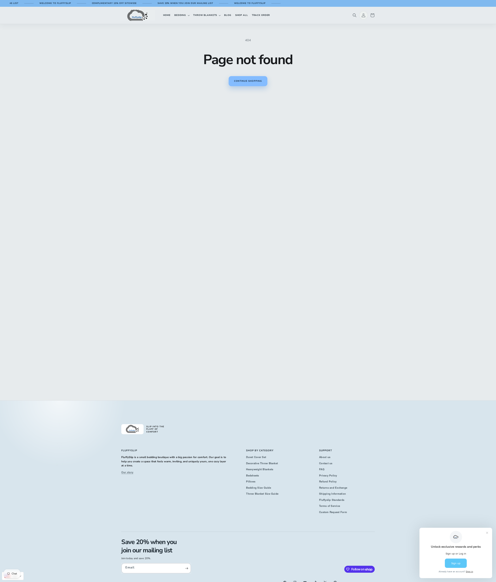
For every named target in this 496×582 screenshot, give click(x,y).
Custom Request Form (333, 512)
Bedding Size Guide (258, 487)
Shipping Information (332, 493)
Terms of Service (329, 506)
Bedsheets (252, 475)
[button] (181, 15)
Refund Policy (328, 481)
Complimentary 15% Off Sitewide (105, 3)
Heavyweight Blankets (259, 469)
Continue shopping (248, 81)
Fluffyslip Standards (331, 500)
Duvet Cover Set (256, 457)
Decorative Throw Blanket (262, 463)
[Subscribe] (186, 568)
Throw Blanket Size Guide (262, 493)
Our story (127, 472)
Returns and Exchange (333, 487)
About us (324, 457)
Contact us (325, 463)
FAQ (321, 469)
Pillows (250, 481)
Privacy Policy (328, 475)
